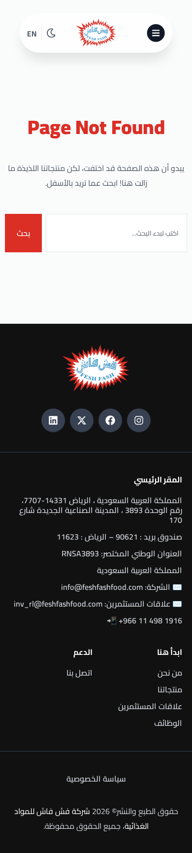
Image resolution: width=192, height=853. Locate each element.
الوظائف (168, 723)
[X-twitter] (82, 420)
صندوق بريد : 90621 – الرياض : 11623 (119, 536)
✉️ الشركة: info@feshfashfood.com (121, 587)
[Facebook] (110, 420)
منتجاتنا (170, 689)
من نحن (170, 672)
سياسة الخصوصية (96, 778)
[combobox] (116, 233)
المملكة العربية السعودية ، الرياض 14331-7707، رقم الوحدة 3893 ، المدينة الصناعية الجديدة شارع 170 (100, 510)
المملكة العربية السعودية (139, 570)
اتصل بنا (79, 672)
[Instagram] (139, 420)
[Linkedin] (53, 420)
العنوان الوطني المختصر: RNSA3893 (122, 553)
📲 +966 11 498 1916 (144, 620)
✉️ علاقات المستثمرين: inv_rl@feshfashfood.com (98, 603)
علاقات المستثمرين (150, 706)
